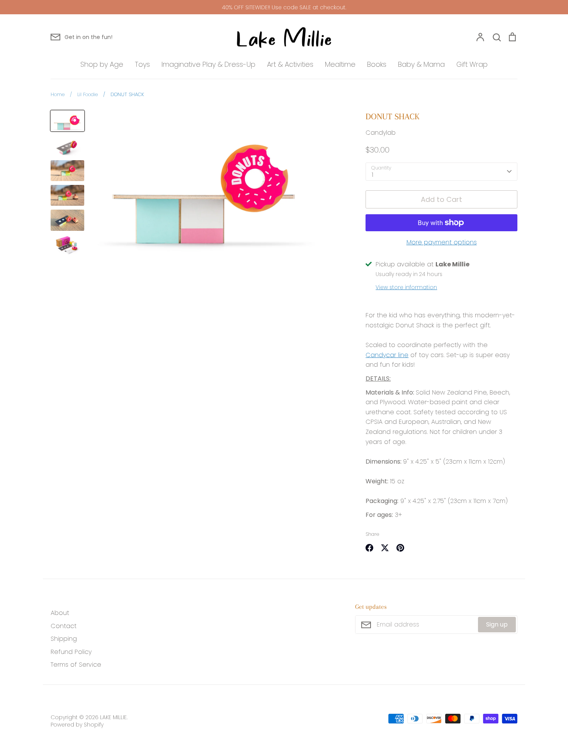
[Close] (370, 253)
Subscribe (335, 481)
